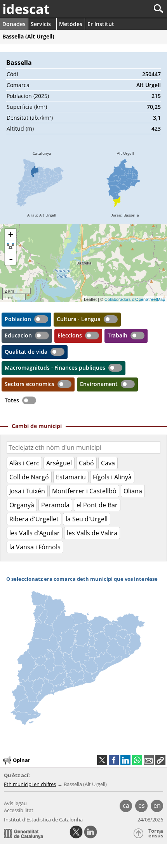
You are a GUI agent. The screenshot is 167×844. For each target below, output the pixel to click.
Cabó (86, 463)
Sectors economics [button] (29, 384)
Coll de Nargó (29, 477)
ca (126, 805)
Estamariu (71, 477)
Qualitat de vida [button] (26, 351)
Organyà (21, 505)
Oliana (133, 491)
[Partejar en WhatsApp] (137, 760)
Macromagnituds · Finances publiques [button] (55, 367)
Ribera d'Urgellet (34, 519)
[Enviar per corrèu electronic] (149, 760)
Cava (108, 463)
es (141, 805)
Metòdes (70, 24)
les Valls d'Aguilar (34, 533)
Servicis (41, 24)
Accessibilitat (18, 810)
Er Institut (100, 24)
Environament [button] (99, 384)
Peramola (55, 505)
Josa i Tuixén (27, 491)
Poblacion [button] (18, 319)
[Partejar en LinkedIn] (125, 760)
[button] (160, 760)
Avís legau (15, 803)
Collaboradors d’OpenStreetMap (134, 299)
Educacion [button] (18, 335)
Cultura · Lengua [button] (79, 319)
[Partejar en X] (102, 760)
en (157, 805)
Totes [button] (12, 400)
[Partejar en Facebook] (114, 760)
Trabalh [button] (117, 335)
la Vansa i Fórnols (35, 547)
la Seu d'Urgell (87, 519)
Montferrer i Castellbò (84, 491)
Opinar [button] (21, 760)
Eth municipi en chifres (30, 784)
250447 (151, 74)
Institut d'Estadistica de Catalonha (43, 819)
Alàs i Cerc (24, 463)
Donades (14, 24)
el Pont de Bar (97, 505)
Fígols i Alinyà (112, 477)
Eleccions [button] (69, 335)
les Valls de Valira (92, 533)
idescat (26, 9)
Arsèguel (59, 463)
